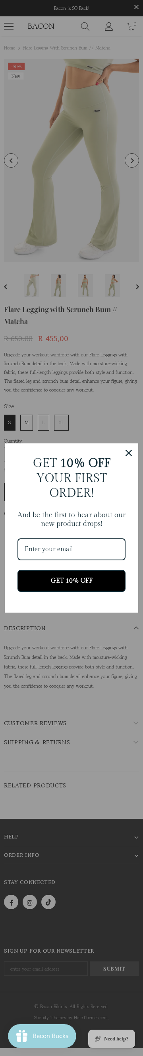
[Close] (128, 453)
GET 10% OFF (72, 581)
